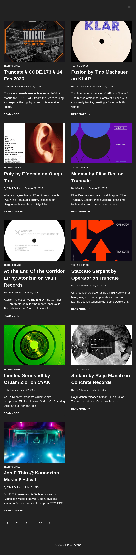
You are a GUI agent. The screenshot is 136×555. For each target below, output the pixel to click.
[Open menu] (129, 6)
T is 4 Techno (81, 86)
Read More (13, 114)
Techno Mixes (12, 66)
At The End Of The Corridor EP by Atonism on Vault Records (34, 278)
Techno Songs (80, 66)
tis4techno (12, 86)
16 (40, 523)
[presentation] (34, 41)
